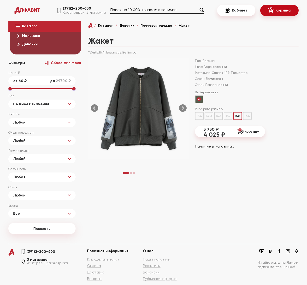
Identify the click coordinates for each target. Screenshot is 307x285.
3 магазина (37, 259)
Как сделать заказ (103, 259)
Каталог (105, 26)
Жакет (184, 26)
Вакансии (151, 272)
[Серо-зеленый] (199, 99)
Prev (94, 108)
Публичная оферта (160, 279)
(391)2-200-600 (77, 8)
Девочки (126, 26)
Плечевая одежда (156, 26)
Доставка (95, 272)
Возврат (94, 279)
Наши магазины (156, 259)
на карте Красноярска (47, 263)
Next (183, 108)
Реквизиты (151, 266)
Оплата (94, 266)
